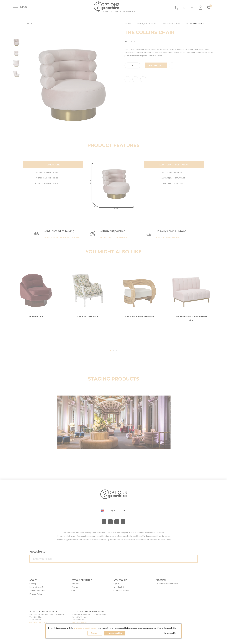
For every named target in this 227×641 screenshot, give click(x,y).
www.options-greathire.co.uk (85, 628)
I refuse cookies (171, 633)
